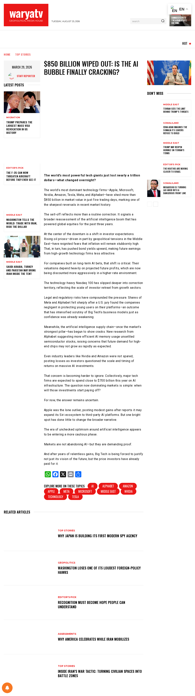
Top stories (23, 54)
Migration (13, 117)
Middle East (14, 215)
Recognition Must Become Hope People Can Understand (91, 604)
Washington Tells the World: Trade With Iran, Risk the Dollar (21, 223)
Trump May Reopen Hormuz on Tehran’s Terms (173, 150)
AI (92, 486)
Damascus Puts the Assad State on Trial (179, 20)
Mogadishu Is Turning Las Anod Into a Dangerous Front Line (174, 190)
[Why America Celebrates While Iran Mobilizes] (29, 637)
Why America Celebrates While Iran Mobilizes (93, 639)
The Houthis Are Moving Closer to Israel (175, 170)
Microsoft (85, 491)
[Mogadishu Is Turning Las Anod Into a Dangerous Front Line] (153, 188)
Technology (55, 496)
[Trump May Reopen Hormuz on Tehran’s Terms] (153, 148)
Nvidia (129, 491)
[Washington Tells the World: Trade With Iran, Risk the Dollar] (22, 199)
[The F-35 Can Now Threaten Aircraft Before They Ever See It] (22, 152)
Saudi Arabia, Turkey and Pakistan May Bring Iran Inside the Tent (21, 270)
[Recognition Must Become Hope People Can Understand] (29, 602)
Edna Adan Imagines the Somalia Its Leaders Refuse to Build (175, 130)
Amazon (128, 486)
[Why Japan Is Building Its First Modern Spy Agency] (29, 533)
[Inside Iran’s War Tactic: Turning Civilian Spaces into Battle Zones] (29, 671)
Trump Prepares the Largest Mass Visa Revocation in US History (19, 127)
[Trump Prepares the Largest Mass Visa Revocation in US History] (22, 102)
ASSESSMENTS (67, 634)
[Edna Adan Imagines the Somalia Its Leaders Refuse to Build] (153, 128)
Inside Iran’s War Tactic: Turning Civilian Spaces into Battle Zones (100, 673)
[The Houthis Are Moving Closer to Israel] (153, 168)
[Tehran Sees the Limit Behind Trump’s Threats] (153, 108)
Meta (66, 491)
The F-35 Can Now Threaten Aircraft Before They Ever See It (21, 176)
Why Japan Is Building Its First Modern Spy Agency (97, 535)
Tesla (75, 496)
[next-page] (155, 204)
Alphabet (108, 486)
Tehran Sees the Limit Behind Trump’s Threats (176, 110)
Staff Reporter (26, 76)
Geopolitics (66, 563)
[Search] (162, 21)
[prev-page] (149, 204)
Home (7, 54)
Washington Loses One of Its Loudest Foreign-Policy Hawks (99, 570)
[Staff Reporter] (12, 76)
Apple (51, 491)
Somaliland (171, 123)
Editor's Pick (14, 168)
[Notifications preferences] (7, 687)
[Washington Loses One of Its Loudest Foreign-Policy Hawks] (29, 568)
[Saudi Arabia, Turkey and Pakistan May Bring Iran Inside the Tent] (22, 247)
